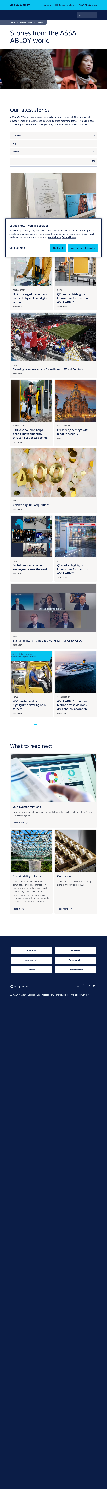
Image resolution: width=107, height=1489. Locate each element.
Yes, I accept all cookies (83, 248)
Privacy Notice (69, 237)
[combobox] (87, 15)
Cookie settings (17, 247)
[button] (53, 135)
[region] (53, 237)
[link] (47, 5)
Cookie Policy (54, 237)
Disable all (58, 248)
